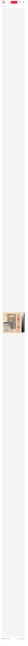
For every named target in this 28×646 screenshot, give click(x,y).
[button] (13, 323)
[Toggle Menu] (23, 2)
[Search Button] (20, 2)
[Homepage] (3, 2)
